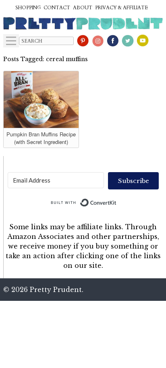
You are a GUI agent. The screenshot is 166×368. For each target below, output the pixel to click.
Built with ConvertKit (116, 201)
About (82, 7)
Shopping (28, 7)
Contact (57, 7)
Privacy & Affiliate (121, 7)
